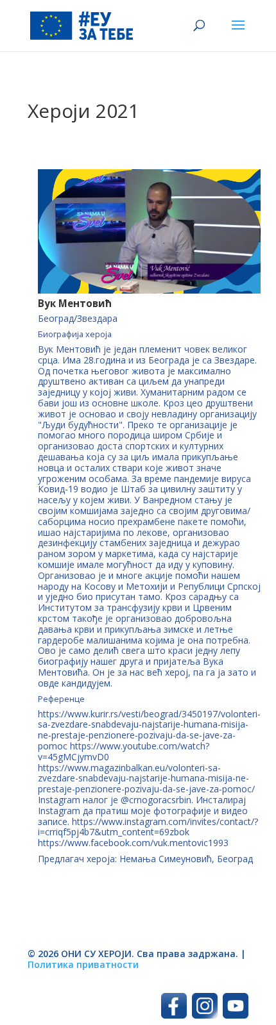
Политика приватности (83, 964)
